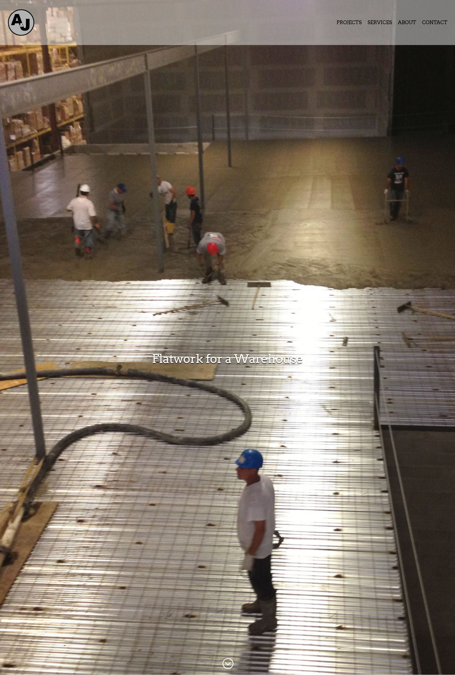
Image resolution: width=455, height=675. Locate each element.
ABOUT (407, 23)
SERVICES (380, 23)
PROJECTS (349, 23)
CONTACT (434, 23)
